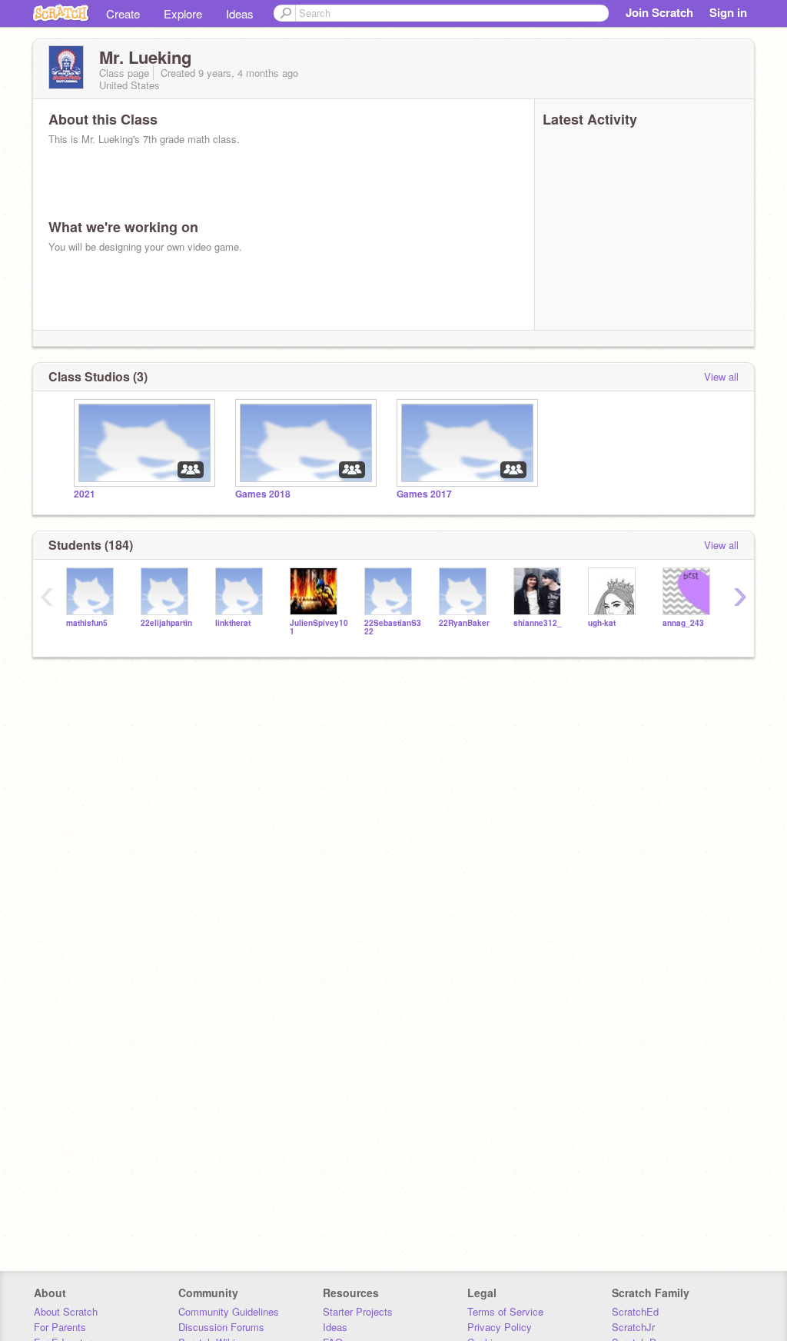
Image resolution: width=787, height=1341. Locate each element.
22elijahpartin (166, 623)
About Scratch (66, 1311)
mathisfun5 (87, 623)
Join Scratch (659, 12)
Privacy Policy (499, 1326)
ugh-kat (602, 623)
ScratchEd (635, 1311)
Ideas (240, 13)
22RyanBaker (464, 623)
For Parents (60, 1326)
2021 (84, 494)
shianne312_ (537, 623)
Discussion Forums (221, 1326)
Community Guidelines (228, 1311)
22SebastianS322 (392, 627)
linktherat (233, 623)
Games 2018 (263, 494)
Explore (183, 13)
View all (721, 376)
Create (123, 13)
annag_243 (683, 623)
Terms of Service (505, 1311)
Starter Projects (358, 1311)
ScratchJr (633, 1326)
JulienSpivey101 (319, 627)
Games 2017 (424, 494)
